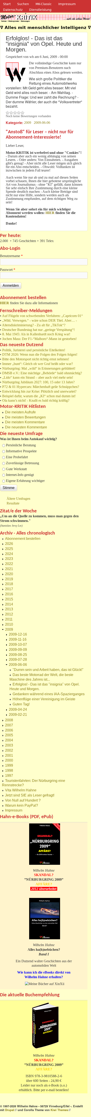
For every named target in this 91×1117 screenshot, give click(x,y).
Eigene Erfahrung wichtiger (25, 481)
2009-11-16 (18, 639)
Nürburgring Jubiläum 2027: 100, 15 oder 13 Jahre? (38, 382)
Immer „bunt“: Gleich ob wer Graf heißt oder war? (37, 364)
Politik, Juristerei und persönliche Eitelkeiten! (33, 350)
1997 (9, 775)
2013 (9, 609)
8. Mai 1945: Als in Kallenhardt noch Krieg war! (36, 334)
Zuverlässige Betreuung (22, 463)
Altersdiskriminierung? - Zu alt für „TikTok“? (33, 325)
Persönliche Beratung (21, 445)
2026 (9, 544)
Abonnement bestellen (22, 538)
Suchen (23, 4)
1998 (9, 770)
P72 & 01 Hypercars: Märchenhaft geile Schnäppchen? (40, 387)
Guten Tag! (21, 704)
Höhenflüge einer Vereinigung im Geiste (44, 699)
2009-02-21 (18, 714)
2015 (9, 599)
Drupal (11, 1110)
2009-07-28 (18, 659)
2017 (9, 589)
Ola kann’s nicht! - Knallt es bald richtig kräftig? (35, 400)
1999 (9, 765)
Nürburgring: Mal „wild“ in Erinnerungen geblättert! (38, 368)
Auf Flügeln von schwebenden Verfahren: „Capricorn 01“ (42, 316)
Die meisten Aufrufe (20, 412)
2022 (9, 564)
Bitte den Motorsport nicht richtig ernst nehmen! (35, 359)
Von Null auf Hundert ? (23, 800)
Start (7, 4)
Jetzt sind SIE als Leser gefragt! (29, 795)
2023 (9, 559)
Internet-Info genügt (20, 475)
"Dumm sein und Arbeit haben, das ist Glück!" (48, 670)
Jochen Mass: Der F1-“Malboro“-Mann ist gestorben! (39, 339)
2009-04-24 (18, 709)
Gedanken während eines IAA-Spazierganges (49, 694)
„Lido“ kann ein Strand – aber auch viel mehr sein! (37, 377)
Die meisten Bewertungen (25, 417)
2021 (9, 569)
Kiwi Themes (61, 1110)
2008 (9, 720)
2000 (9, 760)
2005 (9, 735)
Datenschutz (13, 9)
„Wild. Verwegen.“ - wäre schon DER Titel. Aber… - (39, 320)
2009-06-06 (42, 122)
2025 (9, 549)
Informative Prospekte (21, 451)
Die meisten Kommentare (25, 422)
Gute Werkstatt (16, 469)
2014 (9, 604)
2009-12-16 (18, 634)
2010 (9, 624)
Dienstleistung (40, 9)
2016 (9, 594)
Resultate (13, 503)
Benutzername (11, 256)
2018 (9, 584)
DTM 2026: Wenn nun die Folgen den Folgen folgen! (39, 354)
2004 (9, 740)
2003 (9, 745)
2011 (9, 619)
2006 (9, 730)
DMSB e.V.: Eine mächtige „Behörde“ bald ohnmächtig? (42, 373)
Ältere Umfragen (18, 498)
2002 (9, 750)
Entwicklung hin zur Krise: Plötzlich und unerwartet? (39, 391)
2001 (9, 755)
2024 (9, 554)
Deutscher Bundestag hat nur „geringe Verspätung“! (38, 330)
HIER (4, 303)
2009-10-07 (18, 644)
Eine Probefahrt (17, 457)
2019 (9, 579)
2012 (9, 614)
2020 (9, 574)
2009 (27, 122)
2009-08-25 (18, 655)
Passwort (7, 269)
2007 (9, 725)
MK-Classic (44, 4)
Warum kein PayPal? (21, 805)
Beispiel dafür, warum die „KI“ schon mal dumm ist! (39, 396)
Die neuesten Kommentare (26, 427)
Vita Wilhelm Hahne (20, 790)
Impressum (67, 4)
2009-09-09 (18, 649)
